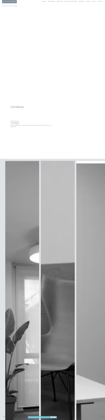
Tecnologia (88, 1)
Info (48, 417)
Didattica (94, 1)
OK (53, 417)
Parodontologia (51, 1)
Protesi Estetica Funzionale (71, 1)
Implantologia (60, 1)
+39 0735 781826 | (9, 416)
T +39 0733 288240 (14, 123)
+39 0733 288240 (16, 416)
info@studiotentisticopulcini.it (92, 416)
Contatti (100, 1)
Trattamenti (81, 1)
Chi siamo (44, 1)
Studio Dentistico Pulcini (7, 5)
